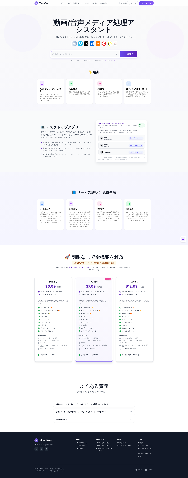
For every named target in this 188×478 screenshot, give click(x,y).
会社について (142, 456)
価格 (69, 3)
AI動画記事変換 (122, 443)
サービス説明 (85, 3)
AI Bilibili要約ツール (82, 443)
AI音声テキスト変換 (102, 446)
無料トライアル (146, 3)
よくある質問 (104, 3)
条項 (104, 60)
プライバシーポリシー (144, 446)
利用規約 (140, 443)
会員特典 (94, 3)
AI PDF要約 (79, 448)
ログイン (133, 3)
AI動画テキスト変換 (102, 443)
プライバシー (114, 60)
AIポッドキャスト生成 (124, 446)
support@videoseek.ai (46, 445)
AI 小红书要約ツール (82, 446)
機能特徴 (76, 3)
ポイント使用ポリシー (144, 453)
